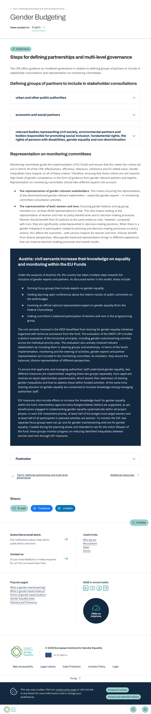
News (86, 547)
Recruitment (90, 543)
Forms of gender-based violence (28, 594)
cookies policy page (66, 689)
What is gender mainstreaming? (28, 587)
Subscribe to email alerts (25, 534)
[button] (19, 508)
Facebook (99, 588)
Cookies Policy (96, 666)
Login (116, 666)
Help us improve (96, 615)
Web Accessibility (23, 666)
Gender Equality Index (22, 598)
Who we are (89, 539)
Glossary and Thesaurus (23, 602)
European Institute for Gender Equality (10, 709)
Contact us (17, 554)
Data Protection (72, 666)
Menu (145, 709)
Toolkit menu (22, 49)
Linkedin (85, 588)
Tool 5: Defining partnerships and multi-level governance (38, 9)
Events (87, 550)
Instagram (105, 588)
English (36, 27)
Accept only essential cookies (123, 697)
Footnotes (23, 459)
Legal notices (48, 666)
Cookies (141, 522)
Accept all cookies (117, 690)
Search (133, 709)
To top (73, 678)
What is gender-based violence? (27, 591)
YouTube (92, 588)
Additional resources (122, 476)
